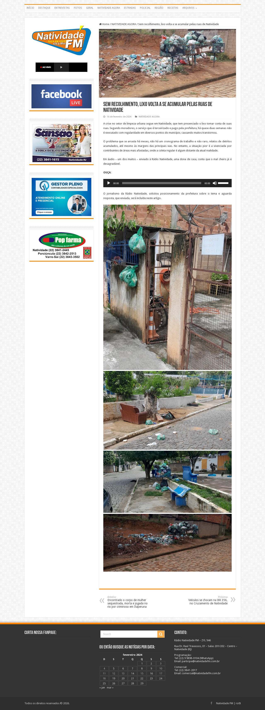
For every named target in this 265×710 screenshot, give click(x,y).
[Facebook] (211, 703)
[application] (167, 183)
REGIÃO (159, 7)
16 (151, 673)
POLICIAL (145, 7)
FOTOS (78, 7)
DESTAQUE (44, 7)
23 (151, 678)
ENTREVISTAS (62, 7)
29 (141, 683)
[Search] (160, 634)
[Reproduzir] (109, 183)
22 (141, 678)
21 (132, 678)
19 (113, 678)
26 (113, 683)
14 (132, 673)
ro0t (238, 703)
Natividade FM (224, 703)
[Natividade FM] (132, 11)
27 (123, 683)
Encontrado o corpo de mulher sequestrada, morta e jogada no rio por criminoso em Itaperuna (127, 602)
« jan (102, 687)
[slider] (224, 182)
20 (123, 678)
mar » (110, 687)
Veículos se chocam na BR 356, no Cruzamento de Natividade (208, 600)
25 (104, 683)
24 (160, 678)
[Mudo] (215, 183)
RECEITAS (172, 7)
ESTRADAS (130, 7)
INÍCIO (30, 7)
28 (132, 683)
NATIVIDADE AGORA (109, 7)
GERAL (89, 7)
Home (105, 24)
